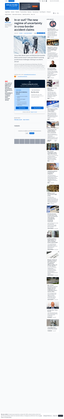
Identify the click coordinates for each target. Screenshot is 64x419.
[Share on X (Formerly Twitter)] (40, 33)
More (32, 14)
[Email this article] (44, 33)
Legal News (7, 12)
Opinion (12, 12)
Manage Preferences (48, 415)
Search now (35, 6)
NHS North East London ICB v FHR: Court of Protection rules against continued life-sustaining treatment (52, 217)
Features (17, 12)
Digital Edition (8, 14)
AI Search (49, 12)
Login (6, 0)
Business (30, 12)
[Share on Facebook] (42, 33)
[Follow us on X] (44, 0)
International (35, 12)
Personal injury (18, 119)
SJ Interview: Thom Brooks (52, 310)
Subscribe (32, 133)
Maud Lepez (8, 22)
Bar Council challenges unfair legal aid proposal (52, 153)
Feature (20, 33)
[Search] (58, 13)
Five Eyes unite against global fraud (52, 29)
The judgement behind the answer (52, 328)
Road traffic (26, 119)
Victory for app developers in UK (51, 69)
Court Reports (43, 12)
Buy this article (37, 108)
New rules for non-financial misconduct (52, 89)
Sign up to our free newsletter (54, 0)
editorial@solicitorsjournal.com (30, 74)
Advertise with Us (26, 14)
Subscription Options (16, 14)
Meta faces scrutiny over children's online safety (52, 110)
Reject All (55, 415)
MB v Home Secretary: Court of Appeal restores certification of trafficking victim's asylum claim (52, 288)
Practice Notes (23, 12)
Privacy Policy (8, 417)
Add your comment (28, 33)
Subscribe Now (11, 0)
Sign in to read (34, 112)
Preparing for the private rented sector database (51, 131)
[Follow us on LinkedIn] (42, 0)
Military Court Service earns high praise (52, 194)
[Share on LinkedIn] (38, 33)
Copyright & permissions (22, 76)
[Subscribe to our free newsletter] (46, 0)
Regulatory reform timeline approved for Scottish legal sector (52, 49)
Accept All (60, 415)
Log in (27, 133)
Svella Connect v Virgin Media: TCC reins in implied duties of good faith (52, 240)
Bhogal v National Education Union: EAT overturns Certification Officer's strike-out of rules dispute (52, 263)
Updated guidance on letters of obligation (52, 172)
